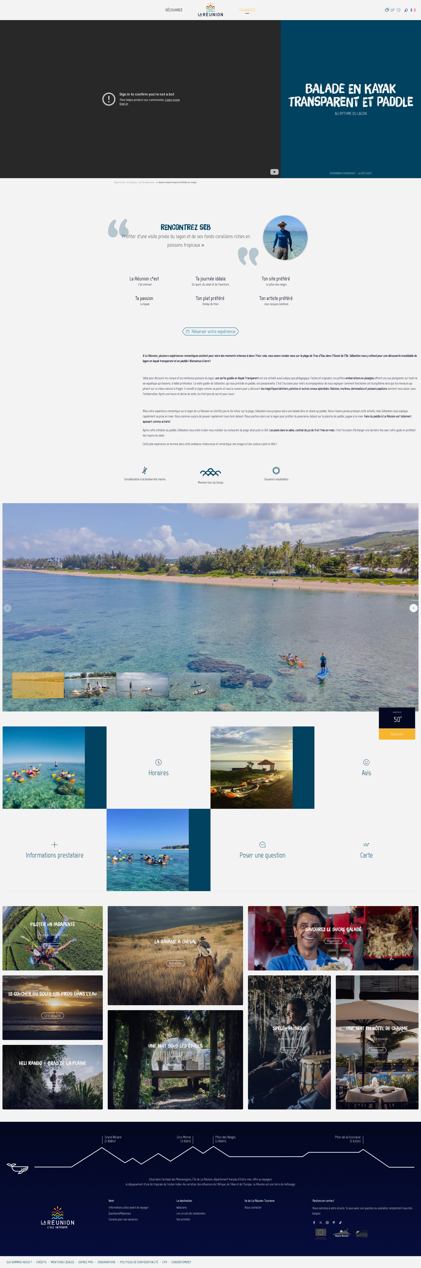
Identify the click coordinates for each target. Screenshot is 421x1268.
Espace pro (85, 1262)
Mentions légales (62, 1262)
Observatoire (106, 1262)
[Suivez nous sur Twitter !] (322, 1222)
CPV (164, 1262)
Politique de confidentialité (139, 1262)
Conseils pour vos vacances (123, 1219)
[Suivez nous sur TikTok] (342, 1222)
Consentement (181, 1262)
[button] (406, 10)
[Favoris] (399, 10)
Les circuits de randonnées (190, 1213)
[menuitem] (174, 9)
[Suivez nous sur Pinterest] (335, 1222)
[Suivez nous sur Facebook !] (315, 1222)
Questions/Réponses (120, 1213)
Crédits (41, 1262)
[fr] (413, 10)
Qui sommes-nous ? (19, 1262)
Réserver (397, 734)
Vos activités (183, 1219)
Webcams (181, 1207)
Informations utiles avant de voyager (129, 1207)
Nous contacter (253, 1207)
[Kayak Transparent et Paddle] (55, 767)
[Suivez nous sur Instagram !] (329, 1222)
